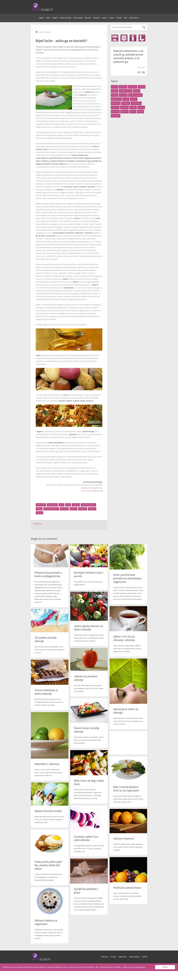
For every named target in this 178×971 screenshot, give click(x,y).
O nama (113, 957)
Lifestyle (54, 18)
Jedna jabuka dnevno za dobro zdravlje (88, 627)
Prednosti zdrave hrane (127, 888)
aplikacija (115, 107)
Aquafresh (124, 107)
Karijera (104, 18)
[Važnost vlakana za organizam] (49, 901)
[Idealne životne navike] (49, 794)
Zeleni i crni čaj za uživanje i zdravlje (124, 638)
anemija (133, 99)
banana (132, 111)
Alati (125, 18)
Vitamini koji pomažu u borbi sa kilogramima (48, 574)
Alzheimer (123, 95)
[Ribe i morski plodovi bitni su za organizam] (128, 769)
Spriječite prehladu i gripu (86, 890)
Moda (48, 18)
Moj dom (88, 18)
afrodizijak (132, 87)
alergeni (141, 87)
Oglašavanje (123, 957)
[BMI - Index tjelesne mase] (114, 37)
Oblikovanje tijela (65, 18)
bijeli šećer (41, 505)
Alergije (136, 91)
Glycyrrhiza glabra (51, 509)
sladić (39, 509)
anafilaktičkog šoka (135, 95)
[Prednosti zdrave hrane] (128, 869)
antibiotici (125, 103)
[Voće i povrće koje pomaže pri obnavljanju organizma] (128, 556)
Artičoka (133, 107)
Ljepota (41, 18)
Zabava (111, 18)
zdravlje (92, 509)
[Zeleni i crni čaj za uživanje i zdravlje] (128, 618)
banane (140, 111)
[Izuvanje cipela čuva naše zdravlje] (89, 818)
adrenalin (123, 87)
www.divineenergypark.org (91, 490)
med (61, 505)
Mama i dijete (78, 18)
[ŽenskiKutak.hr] (41, 960)
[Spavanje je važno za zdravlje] (128, 681)
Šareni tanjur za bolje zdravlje (86, 729)
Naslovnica (104, 957)
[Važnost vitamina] (128, 821)
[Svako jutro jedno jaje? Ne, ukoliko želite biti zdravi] (49, 843)
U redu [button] (165, 967)
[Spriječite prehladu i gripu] (89, 871)
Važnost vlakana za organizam (46, 922)
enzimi (73, 509)
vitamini (83, 509)
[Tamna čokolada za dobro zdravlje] (49, 672)
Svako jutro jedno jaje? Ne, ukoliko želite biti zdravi (48, 865)
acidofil (114, 87)
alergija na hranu (125, 91)
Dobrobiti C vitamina (47, 764)
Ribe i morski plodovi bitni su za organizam (126, 788)
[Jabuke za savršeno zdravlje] (89, 659)
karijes (39, 513)
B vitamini (115, 111)
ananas (126, 99)
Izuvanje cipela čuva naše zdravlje (86, 838)
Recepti (119, 18)
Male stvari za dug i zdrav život (89, 782)
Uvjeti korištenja (134, 957)
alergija (114, 91)
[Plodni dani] (132, 37)
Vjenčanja (96, 18)
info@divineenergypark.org (91, 488)
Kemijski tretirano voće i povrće (88, 574)
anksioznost (116, 103)
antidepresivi (136, 103)
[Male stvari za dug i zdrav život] (89, 762)
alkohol (114, 95)
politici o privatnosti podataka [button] (134, 967)
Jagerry (75, 505)
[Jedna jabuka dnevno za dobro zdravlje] (89, 606)
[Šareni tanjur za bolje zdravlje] (89, 710)
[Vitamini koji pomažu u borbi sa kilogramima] (49, 555)
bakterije (124, 111)
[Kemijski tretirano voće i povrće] (89, 555)
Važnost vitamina (123, 838)
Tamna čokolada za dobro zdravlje (46, 691)
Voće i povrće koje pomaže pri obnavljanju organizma (127, 578)
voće (68, 505)
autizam (141, 107)
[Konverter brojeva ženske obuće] (141, 37)
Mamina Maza (134, 18)
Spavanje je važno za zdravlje (125, 710)
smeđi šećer (52, 505)
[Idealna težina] (123, 37)
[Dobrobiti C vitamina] (49, 735)
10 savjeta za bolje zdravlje (46, 639)
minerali (64, 509)
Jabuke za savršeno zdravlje (85, 678)
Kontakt (144, 957)
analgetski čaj (116, 99)
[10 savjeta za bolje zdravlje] (49, 620)
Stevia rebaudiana (88, 505)
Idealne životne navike (48, 811)
